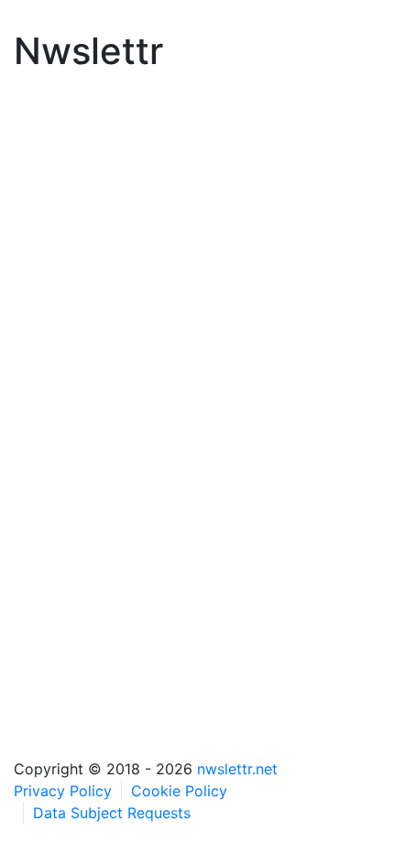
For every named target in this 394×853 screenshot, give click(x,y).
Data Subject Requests (112, 813)
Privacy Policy (63, 791)
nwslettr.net (237, 769)
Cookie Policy (179, 791)
